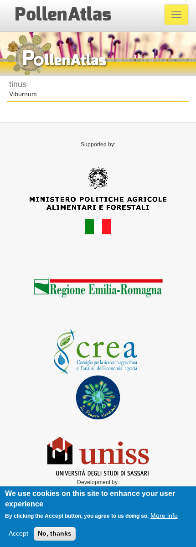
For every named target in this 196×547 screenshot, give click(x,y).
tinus (17, 84)
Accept (18, 533)
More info (164, 515)
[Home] (63, 14)
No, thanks (55, 533)
